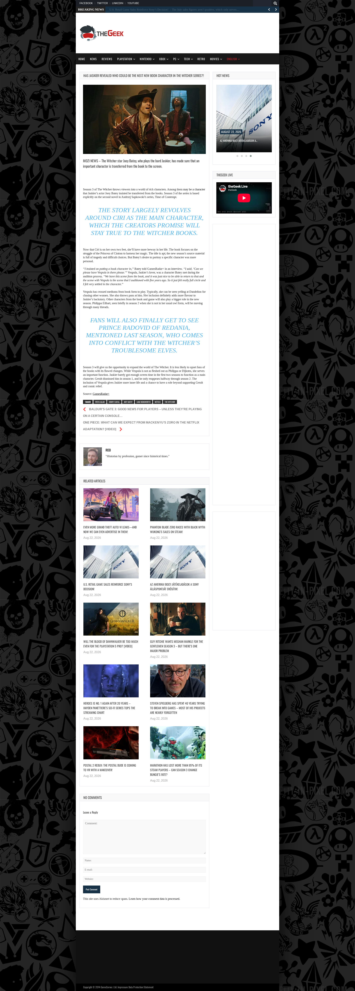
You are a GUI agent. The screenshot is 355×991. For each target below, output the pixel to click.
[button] (237, 156)
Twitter (102, 3)
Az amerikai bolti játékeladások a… (238, 140)
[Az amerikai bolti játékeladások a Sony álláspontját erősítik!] (177, 561)
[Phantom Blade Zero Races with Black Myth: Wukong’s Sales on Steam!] (177, 504)
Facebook (86, 3)
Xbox (162, 59)
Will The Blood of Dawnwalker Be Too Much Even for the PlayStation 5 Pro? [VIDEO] (110, 643)
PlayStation (124, 59)
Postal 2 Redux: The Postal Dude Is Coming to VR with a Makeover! (109, 767)
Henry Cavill (114, 401)
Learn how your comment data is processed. (154, 898)
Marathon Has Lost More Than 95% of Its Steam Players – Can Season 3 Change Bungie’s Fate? (176, 770)
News (93, 59)
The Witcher (170, 401)
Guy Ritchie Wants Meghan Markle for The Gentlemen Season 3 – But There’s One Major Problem (176, 646)
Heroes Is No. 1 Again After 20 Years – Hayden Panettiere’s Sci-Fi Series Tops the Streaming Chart (109, 708)
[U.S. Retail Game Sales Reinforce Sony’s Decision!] (111, 561)
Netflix (157, 401)
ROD (108, 450)
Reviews (107, 59)
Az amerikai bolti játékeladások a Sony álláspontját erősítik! (174, 586)
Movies (214, 59)
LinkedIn (117, 3)
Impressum (123, 987)
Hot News (223, 75)
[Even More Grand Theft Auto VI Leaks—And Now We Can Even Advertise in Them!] (111, 504)
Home (81, 59)
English (232, 59)
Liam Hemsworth (144, 401)
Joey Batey (128, 401)
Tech (187, 59)
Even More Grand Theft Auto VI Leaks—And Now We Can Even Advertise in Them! (110, 529)
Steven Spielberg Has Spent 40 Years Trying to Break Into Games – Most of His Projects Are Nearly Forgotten (177, 708)
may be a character (194, 189)
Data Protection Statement (141, 987)
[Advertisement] (208, 32)
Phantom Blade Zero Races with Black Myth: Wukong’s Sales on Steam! (177, 529)
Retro (201, 59)
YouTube (133, 3)
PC (174, 59)
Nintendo (146, 59)
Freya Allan (100, 401)
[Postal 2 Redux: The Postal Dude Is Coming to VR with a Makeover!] (111, 742)
